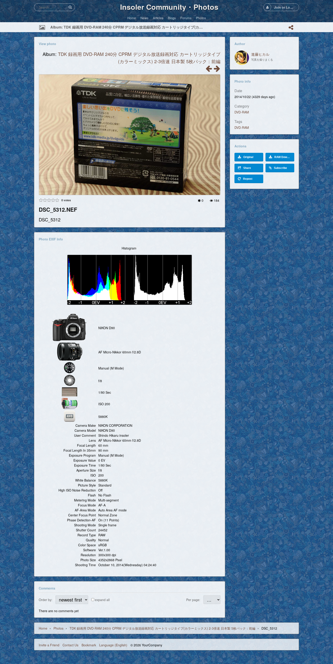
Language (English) (113, 645)
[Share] (290, 27)
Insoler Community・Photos (169, 6)
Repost (247, 178)
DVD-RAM (241, 112)
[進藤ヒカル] (241, 57)
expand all (102, 599)
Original (248, 157)
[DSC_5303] (216, 69)
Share (247, 168)
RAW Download (284, 157)
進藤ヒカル (260, 54)
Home (43, 628)
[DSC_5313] (208, 69)
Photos (58, 628)
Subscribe (280, 168)
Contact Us (70, 645)
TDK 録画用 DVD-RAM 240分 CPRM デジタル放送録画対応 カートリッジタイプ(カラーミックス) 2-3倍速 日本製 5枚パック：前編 (162, 628)
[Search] (70, 7)
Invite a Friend (49, 645)
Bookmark (89, 645)
